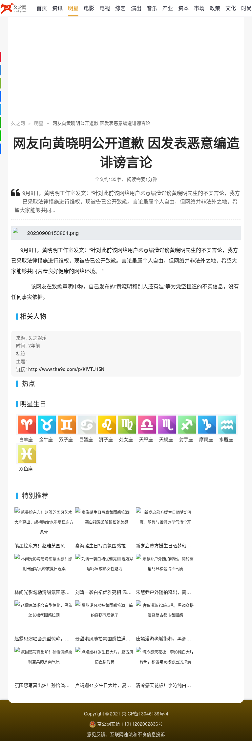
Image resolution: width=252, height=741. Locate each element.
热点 (28, 383)
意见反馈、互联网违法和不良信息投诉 (126, 734)
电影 (89, 8)
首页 (41, 8)
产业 (167, 8)
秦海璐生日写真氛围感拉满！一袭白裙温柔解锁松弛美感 (132, 545)
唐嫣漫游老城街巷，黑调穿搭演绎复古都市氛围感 (186, 638)
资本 (183, 8)
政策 (215, 8)
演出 (136, 8)
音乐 (152, 8)
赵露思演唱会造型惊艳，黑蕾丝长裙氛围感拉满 (62, 638)
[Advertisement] (126, 69)
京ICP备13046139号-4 (145, 713)
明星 (73, 8)
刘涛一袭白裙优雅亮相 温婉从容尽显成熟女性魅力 (126, 592)
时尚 (246, 8)
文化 (230, 8)
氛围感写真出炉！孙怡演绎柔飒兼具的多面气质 (62, 685)
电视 (104, 8)
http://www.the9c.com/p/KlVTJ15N (66, 369)
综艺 (120, 8)
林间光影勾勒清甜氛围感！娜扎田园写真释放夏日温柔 (69, 592)
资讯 (57, 8)
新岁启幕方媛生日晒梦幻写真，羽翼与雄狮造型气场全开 (193, 545)
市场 (199, 8)
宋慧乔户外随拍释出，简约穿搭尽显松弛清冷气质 (186, 592)
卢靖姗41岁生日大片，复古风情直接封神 (116, 685)
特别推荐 (35, 495)
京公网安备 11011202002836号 (130, 723)
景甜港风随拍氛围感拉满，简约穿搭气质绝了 (121, 638)
